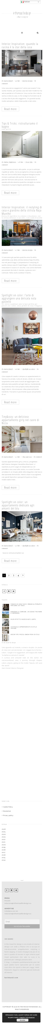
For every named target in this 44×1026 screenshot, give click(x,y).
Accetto (22, 1020)
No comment (38, 457)
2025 (4, 832)
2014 (3, 860)
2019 (3, 847)
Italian (27, 2)
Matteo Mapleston (10, 162)
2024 (4, 834)
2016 (4, 855)
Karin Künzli (8, 81)
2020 (4, 845)
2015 (3, 857)
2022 (4, 839)
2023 (4, 837)
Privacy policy (8, 815)
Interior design (27, 81)
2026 (4, 829)
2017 (3, 852)
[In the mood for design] (22, 6)
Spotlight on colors (28, 369)
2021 (3, 842)
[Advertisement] (16, 692)
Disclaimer (7, 811)
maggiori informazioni (27, 1017)
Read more (10, 109)
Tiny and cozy (27, 457)
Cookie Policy (8, 807)
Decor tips (29, 162)
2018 (4, 850)
